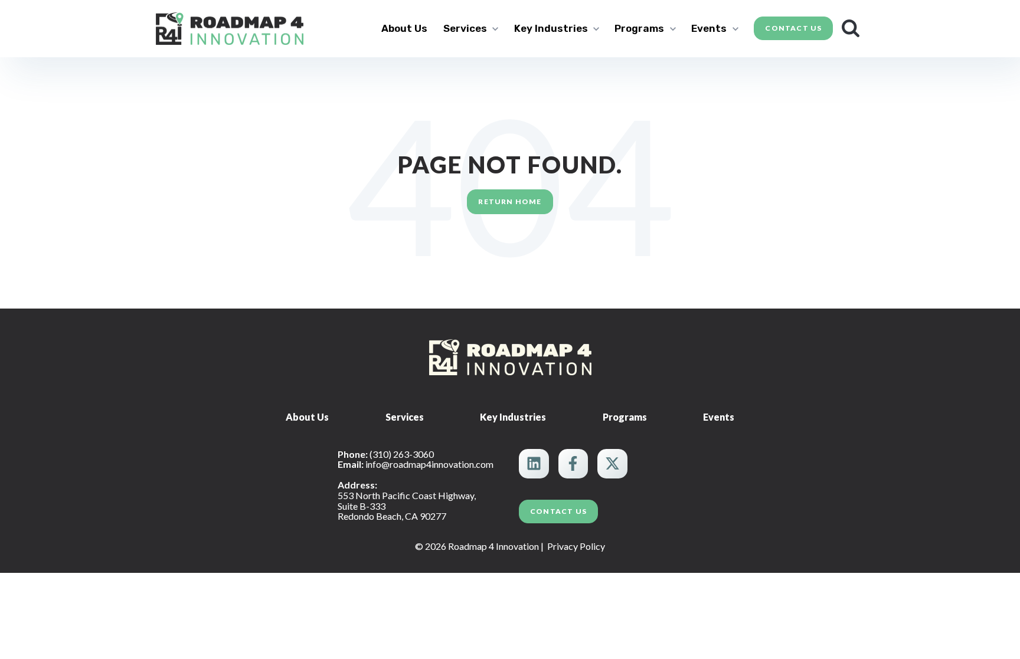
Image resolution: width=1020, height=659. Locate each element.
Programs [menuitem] (625, 416)
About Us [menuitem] (307, 416)
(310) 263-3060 (402, 454)
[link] (229, 26)
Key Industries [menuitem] (513, 416)
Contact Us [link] (793, 28)
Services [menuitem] (404, 416)
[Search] (850, 28)
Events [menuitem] (718, 416)
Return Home (509, 201)
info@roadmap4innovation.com (429, 464)
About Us (404, 28)
